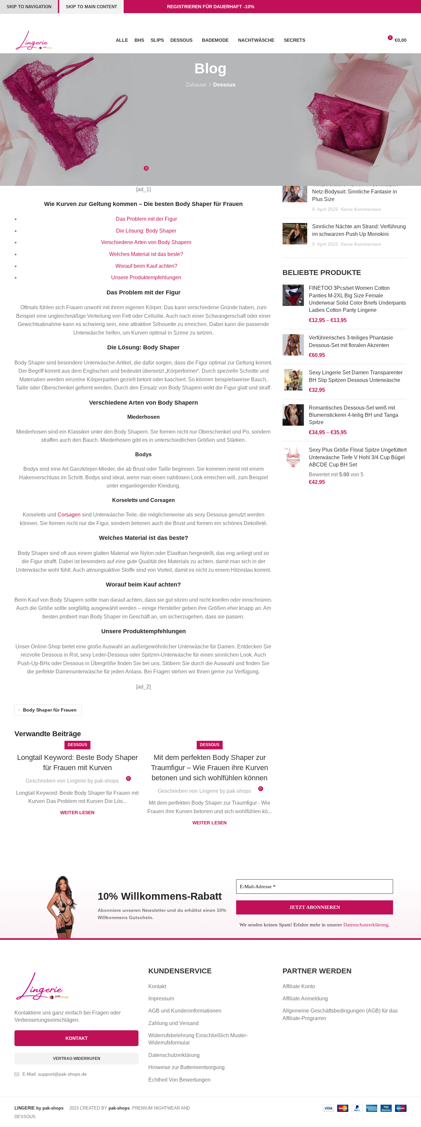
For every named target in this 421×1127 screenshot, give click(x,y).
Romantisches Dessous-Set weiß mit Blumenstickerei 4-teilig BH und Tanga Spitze (353, 415)
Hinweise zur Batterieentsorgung (186, 1067)
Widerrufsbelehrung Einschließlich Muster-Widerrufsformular (198, 1039)
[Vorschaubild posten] (295, 197)
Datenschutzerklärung (365, 924)
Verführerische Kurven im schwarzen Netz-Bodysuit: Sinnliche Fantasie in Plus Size (355, 192)
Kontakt (157, 986)
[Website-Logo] (33, 39)
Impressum (161, 998)
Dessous (224, 85)
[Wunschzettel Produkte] (363, 40)
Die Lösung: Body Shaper (146, 231)
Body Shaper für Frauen (50, 710)
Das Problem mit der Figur (146, 219)
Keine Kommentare (361, 209)
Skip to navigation (29, 6)
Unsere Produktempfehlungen (146, 277)
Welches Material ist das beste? (146, 254)
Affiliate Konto (299, 986)
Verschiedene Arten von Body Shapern (146, 242)
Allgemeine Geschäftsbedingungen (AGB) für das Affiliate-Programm (340, 1014)
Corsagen (162, 500)
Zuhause (196, 85)
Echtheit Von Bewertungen (179, 1080)
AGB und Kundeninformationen (184, 1011)
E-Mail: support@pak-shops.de (54, 1074)
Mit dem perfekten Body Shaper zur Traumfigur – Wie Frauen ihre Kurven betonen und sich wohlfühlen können (209, 767)
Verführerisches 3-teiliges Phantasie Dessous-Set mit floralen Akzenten (351, 341)
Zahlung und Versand (173, 1023)
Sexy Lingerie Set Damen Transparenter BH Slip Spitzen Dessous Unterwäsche (356, 376)
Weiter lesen (77, 812)
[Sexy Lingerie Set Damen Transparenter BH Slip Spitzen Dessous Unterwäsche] (293, 381)
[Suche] (375, 40)
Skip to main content (91, 6)
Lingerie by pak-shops (93, 781)
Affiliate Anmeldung (305, 998)
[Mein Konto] (352, 40)
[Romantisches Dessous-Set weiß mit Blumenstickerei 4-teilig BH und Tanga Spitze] (293, 420)
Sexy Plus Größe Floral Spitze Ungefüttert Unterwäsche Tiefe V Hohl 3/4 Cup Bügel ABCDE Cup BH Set (358, 457)
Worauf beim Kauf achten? (146, 266)
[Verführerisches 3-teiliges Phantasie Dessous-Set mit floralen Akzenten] (293, 346)
